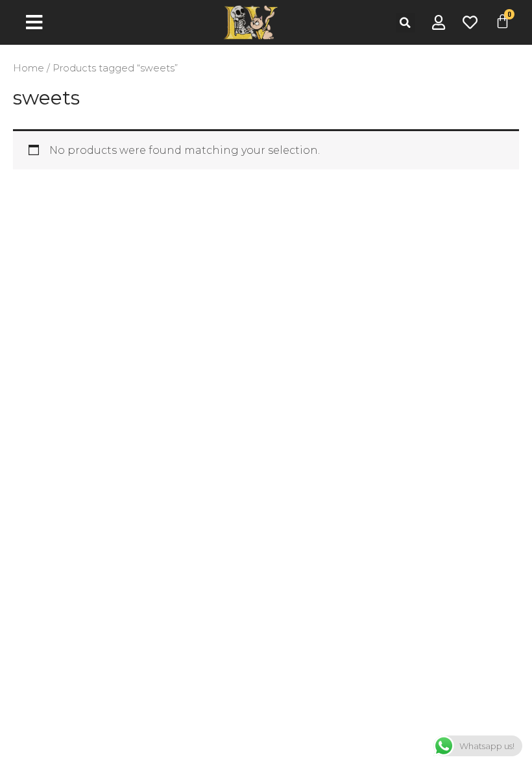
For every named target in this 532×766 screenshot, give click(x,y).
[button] (405, 22)
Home (28, 68)
